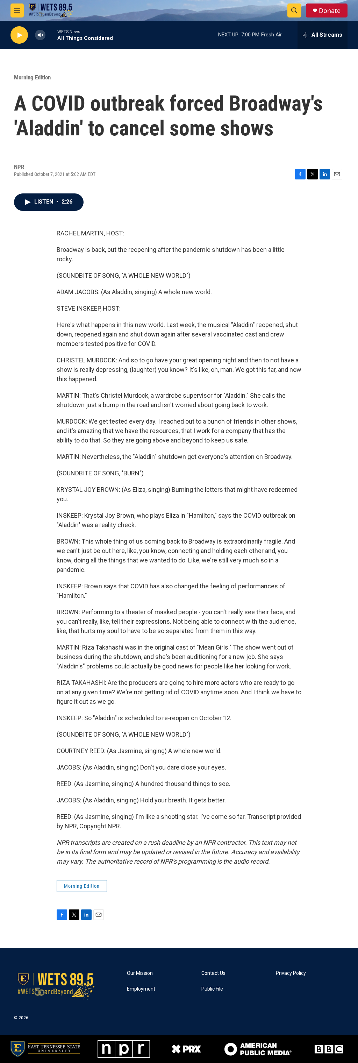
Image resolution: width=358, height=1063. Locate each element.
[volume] (40, 35)
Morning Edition (32, 77)
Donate (330, 10)
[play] (19, 35)
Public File (212, 989)
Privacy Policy (291, 973)
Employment (141, 989)
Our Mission (140, 973)
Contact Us (213, 973)
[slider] (51, 34)
